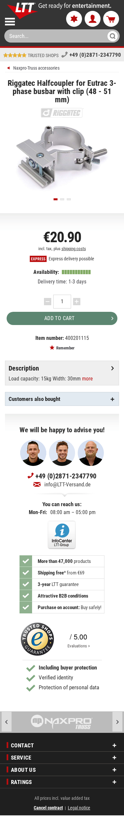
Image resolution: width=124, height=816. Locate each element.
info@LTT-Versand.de (67, 484)
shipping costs (74, 248)
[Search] (110, 36)
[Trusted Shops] (37, 639)
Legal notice (79, 807)
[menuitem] (30, 20)
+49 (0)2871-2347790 (95, 54)
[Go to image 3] (69, 199)
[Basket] (111, 19)
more (87, 378)
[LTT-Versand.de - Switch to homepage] (22, 11)
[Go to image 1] (56, 199)
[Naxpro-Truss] (62, 722)
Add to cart (59, 318)
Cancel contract (48, 807)
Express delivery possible (71, 259)
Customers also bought (34, 399)
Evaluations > (78, 645)
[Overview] (9, 69)
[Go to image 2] (62, 199)
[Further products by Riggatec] (62, 113)
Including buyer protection (68, 667)
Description (24, 368)
